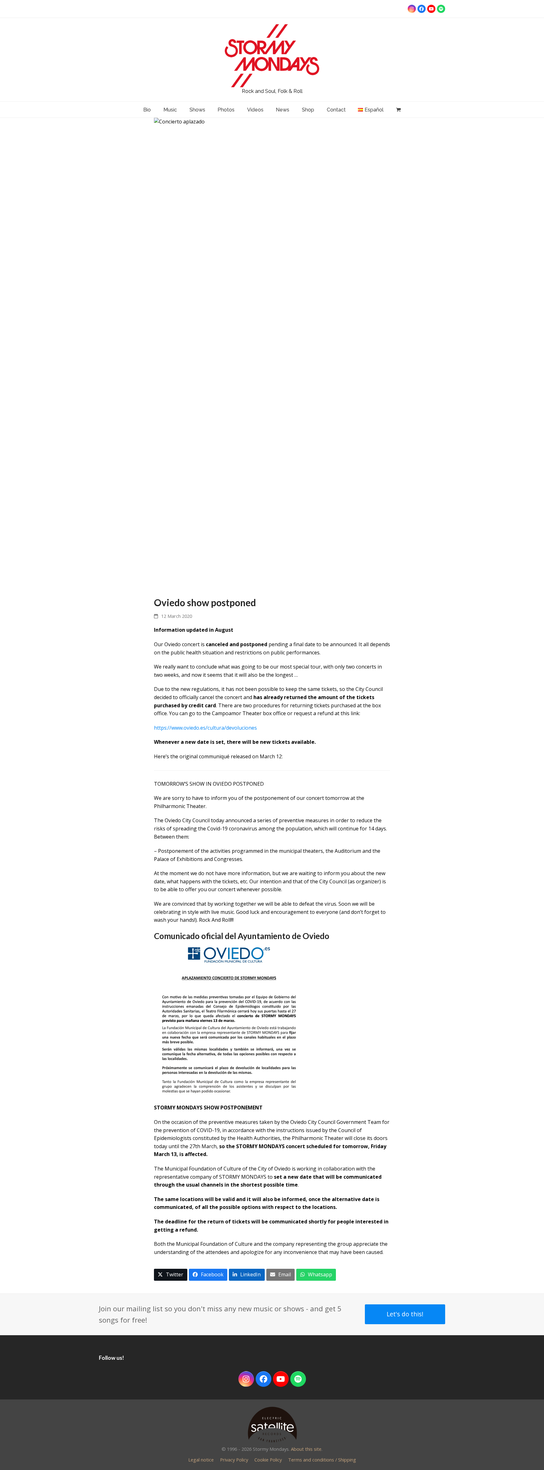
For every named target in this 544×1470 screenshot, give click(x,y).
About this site (306, 1449)
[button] (170, 1275)
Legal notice (201, 1459)
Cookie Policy (268, 1459)
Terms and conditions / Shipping (322, 1459)
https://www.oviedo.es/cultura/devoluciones (205, 727)
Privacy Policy (234, 1459)
